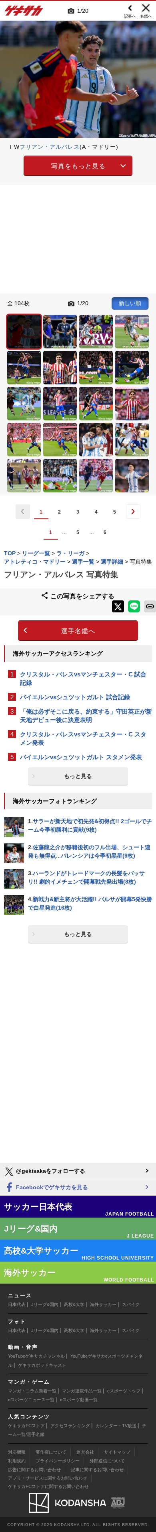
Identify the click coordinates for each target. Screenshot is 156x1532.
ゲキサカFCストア (26, 1425)
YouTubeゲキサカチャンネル (36, 1356)
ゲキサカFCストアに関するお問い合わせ (48, 1486)
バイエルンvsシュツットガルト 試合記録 (75, 697)
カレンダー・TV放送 (116, 1425)
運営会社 (85, 1452)
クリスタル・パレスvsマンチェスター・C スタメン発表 (83, 738)
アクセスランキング (70, 1425)
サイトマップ (117, 1452)
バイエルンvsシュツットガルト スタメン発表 (81, 757)
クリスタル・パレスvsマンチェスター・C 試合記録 (83, 678)
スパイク (131, 1304)
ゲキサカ (24, 13)
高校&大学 (74, 1304)
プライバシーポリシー (58, 1460)
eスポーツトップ (123, 1390)
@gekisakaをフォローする (49, 1171)
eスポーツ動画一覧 (79, 1399)
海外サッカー (103, 1304)
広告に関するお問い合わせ (34, 1469)
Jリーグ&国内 (44, 1304)
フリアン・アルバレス (50, 147)
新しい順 (130, 303)
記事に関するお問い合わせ (97, 1469)
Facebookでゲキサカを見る (51, 1187)
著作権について (51, 1452)
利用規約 (17, 1460)
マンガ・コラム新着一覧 (32, 1390)
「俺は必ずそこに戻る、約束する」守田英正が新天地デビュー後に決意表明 (86, 715)
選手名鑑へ (78, 631)
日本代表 (17, 1304)
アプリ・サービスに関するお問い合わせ (47, 1478)
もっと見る (78, 776)
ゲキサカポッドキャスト (42, 1365)
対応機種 (17, 1452)
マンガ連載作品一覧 (82, 1390)
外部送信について (107, 1460)
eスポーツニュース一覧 (31, 1399)
